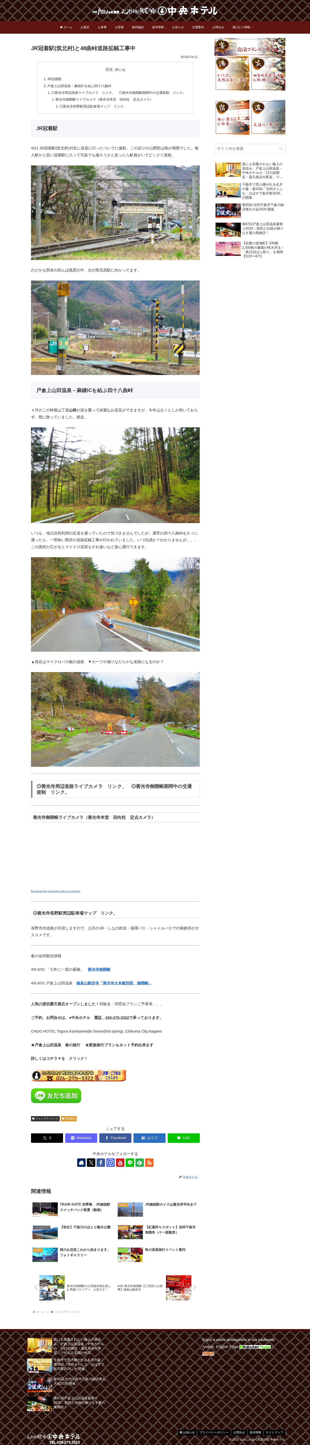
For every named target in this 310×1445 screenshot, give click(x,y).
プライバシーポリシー (214, 1432)
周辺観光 (70, 1118)
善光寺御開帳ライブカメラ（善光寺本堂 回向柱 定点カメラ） (104, 99)
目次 (109, 69)
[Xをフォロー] (91, 1162)
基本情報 (255, 1432)
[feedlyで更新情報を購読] (139, 1162)
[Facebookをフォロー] (101, 1162)
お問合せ (239, 1432)
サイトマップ (274, 1432)
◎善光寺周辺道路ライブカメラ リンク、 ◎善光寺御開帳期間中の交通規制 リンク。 (118, 92)
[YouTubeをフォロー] (120, 1162)
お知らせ (188, 1432)
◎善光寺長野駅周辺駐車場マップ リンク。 (93, 106)
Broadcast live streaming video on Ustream (55, 891)
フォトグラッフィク (47, 1118)
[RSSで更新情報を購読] (149, 1162)
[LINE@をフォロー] (130, 1162)
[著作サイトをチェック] (81, 1162)
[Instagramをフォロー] (110, 1162)
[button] (281, 148)
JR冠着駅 (54, 79)
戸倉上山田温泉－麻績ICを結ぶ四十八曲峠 (79, 86)
